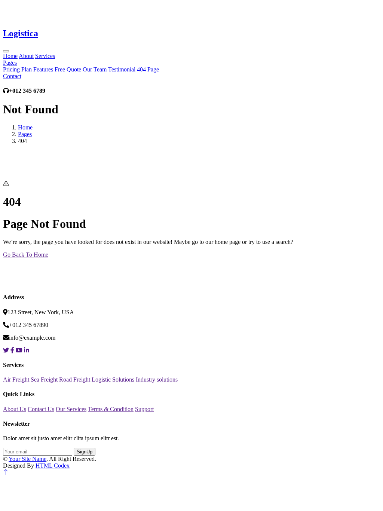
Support (144, 409)
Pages (10, 62)
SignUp (84, 452)
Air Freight (16, 379)
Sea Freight (44, 379)
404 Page (148, 69)
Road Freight (74, 379)
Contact (12, 76)
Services (45, 56)
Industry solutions (157, 379)
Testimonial (121, 69)
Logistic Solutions (113, 379)
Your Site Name (27, 459)
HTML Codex (53, 465)
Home (10, 56)
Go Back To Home (25, 254)
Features (43, 69)
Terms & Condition (111, 409)
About (26, 56)
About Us (14, 409)
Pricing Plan (17, 69)
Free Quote (68, 69)
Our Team (95, 69)
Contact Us (41, 409)
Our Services (71, 409)
